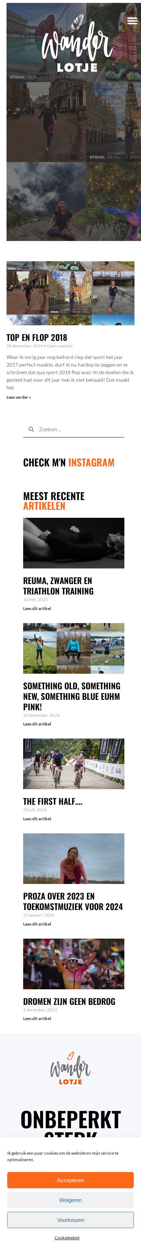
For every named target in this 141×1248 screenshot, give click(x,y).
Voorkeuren (70, 1220)
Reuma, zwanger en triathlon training (58, 585)
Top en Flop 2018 (37, 337)
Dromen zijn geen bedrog (69, 1001)
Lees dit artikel (37, 608)
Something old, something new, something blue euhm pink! (71, 696)
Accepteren (70, 1180)
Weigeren (70, 1200)
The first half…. (52, 801)
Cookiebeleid (67, 1237)
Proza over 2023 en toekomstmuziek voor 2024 (73, 901)
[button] (132, 21)
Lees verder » (19, 397)
